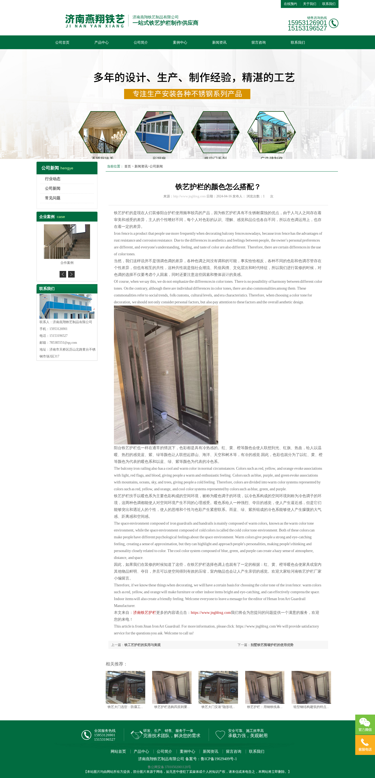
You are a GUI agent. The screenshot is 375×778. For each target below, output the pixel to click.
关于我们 (309, 4)
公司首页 (62, 42)
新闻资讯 (219, 42)
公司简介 (141, 42)
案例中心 (180, 42)
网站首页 (118, 751)
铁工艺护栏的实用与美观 (142, 645)
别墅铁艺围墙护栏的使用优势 (272, 645)
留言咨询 (258, 42)
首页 (127, 166)
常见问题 (52, 198)
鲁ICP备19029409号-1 (219, 759)
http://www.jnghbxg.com (189, 196)
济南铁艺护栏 (144, 613)
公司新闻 (52, 188)
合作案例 (67, 263)
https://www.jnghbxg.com (211, 613)
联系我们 (328, 4)
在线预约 (290, 4)
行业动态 (52, 179)
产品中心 (101, 42)
